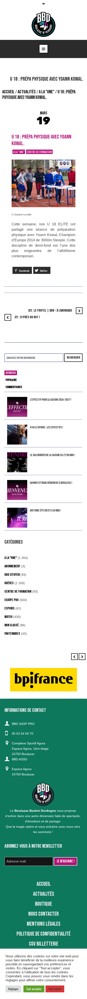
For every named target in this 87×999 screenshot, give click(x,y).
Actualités (27, 92)
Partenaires (12, 634)
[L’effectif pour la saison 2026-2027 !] (17, 407)
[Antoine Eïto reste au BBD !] (17, 518)
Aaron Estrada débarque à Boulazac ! (51, 483)
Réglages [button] (13, 989)
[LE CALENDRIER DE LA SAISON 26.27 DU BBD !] (17, 462)
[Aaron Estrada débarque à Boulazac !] (17, 490)
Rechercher (73, 357)
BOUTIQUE (43, 904)
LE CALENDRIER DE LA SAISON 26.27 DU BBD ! (52, 455)
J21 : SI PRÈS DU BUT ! (27, 317)
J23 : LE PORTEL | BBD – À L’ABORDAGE (50, 310)
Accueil (8, 92)
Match (8, 617)
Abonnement (12, 566)
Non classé (11, 625)
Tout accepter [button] (34, 989)
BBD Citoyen (12, 575)
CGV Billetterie (43, 944)
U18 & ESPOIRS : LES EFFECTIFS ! (46, 427)
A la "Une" (46, 92)
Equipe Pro (11, 600)
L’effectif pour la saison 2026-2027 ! (50, 400)
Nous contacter (43, 914)
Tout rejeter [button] (55, 989)
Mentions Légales (43, 924)
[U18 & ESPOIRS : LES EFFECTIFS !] (17, 435)
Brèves (9, 583)
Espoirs (9, 608)
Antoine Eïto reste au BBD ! (45, 510)
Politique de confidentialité (43, 934)
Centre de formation (39, 152)
